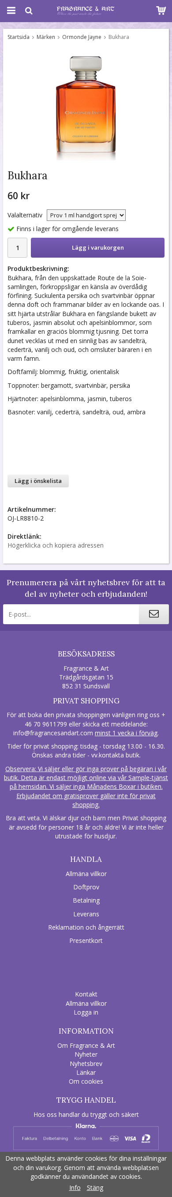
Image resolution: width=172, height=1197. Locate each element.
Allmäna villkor (86, 873)
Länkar (86, 1072)
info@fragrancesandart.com (53, 733)
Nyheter (86, 1054)
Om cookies (86, 1081)
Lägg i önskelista (38, 481)
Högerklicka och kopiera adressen (55, 545)
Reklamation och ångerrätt (86, 927)
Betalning (86, 900)
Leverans (86, 914)
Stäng (95, 1187)
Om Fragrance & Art (86, 1045)
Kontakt (86, 994)
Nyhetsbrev (86, 1063)
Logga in (86, 1012)
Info (75, 1187)
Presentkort (86, 940)
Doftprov (86, 887)
